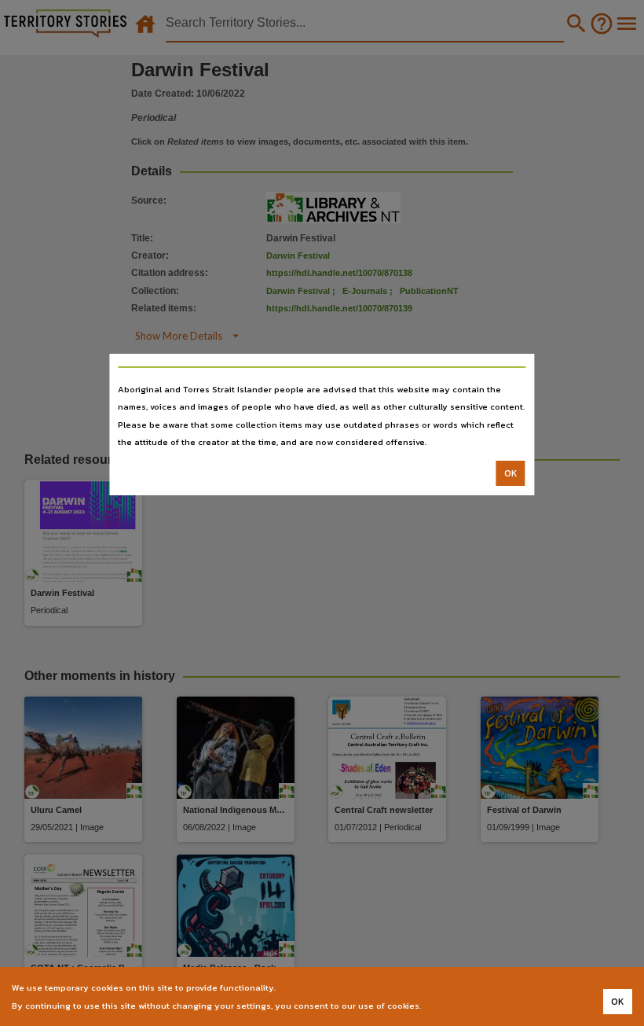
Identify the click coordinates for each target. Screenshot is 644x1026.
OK (511, 473)
